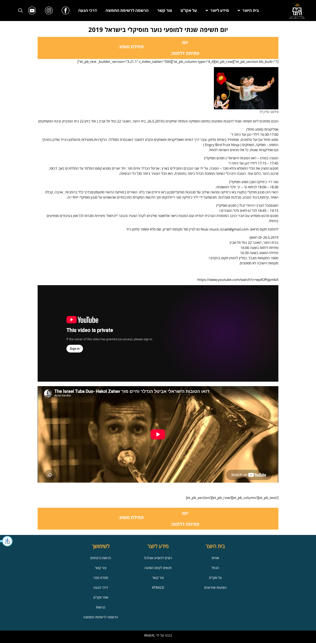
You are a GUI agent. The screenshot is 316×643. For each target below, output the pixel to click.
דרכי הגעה (87, 10)
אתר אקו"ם (100, 597)
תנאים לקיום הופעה (158, 567)
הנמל (215, 567)
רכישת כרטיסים (100, 558)
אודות (215, 558)
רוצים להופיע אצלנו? (158, 558)
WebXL (149, 635)
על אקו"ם (189, 10)
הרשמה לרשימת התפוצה (127, 10)
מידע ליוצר (219, 10)
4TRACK (158, 587)
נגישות (100, 607)
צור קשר (164, 10)
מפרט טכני (100, 577)
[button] (6, 541)
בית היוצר (250, 10)
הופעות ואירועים (215, 587)
